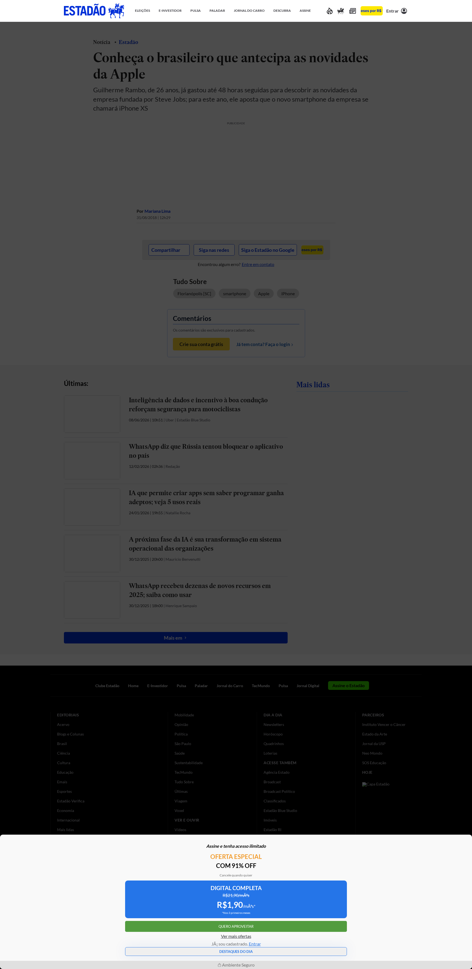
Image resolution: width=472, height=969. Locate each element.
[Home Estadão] (94, 10)
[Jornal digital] (352, 11)
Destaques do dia (236, 951)
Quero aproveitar (236, 926)
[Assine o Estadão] (371, 11)
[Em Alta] (329, 11)
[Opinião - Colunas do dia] (340, 11)
